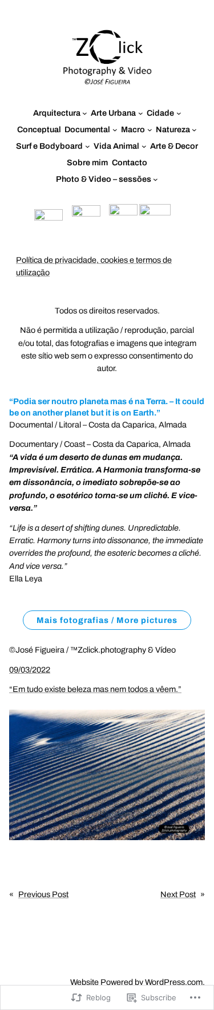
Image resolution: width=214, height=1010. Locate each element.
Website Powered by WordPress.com (136, 982)
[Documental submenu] (115, 129)
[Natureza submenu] (194, 129)
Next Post (178, 894)
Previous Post (43, 894)
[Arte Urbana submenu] (140, 113)
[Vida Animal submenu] (144, 146)
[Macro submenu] (149, 129)
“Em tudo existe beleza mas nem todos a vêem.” (95, 689)
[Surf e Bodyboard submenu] (87, 146)
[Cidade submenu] (178, 113)
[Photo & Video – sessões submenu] (155, 179)
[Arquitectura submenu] (84, 113)
